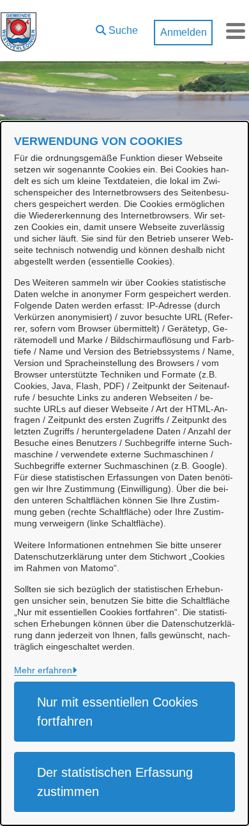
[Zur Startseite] (18, 30)
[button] (116, 27)
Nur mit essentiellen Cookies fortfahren (117, 711)
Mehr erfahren (43, 670)
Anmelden (183, 32)
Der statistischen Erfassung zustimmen (115, 782)
